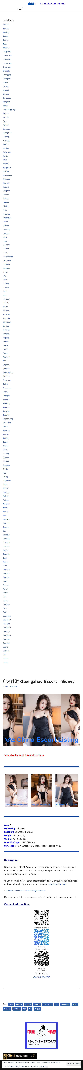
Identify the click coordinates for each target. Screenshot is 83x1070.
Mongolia (6, 318)
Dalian (5, 82)
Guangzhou (7, 133)
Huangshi (6, 179)
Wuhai (5, 508)
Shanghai (6, 396)
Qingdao (6, 365)
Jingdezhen (7, 218)
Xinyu (5, 558)
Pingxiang (6, 357)
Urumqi (5, 488)
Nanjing (6, 326)
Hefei (5, 160)
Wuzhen (6, 519)
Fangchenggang (9, 110)
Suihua (5, 434)
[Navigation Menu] (20, 9)
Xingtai (5, 550)
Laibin (5, 237)
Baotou (5, 36)
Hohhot (5, 164)
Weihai (5, 496)
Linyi (4, 276)
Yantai (5, 581)
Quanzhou (7, 380)
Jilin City (6, 206)
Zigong (5, 658)
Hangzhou (7, 152)
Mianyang (6, 314)
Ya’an (5, 566)
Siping (5, 426)
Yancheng (6, 570)
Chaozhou (7, 67)
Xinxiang (6, 554)
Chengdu (6, 71)
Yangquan (6, 573)
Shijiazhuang (8, 419)
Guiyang (6, 140)
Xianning (6, 539)
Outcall (17, 1009)
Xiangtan (6, 535)
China (11, 1004)
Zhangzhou (7, 620)
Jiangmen (6, 191)
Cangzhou (7, 52)
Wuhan (5, 512)
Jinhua (5, 222)
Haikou (5, 144)
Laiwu (5, 241)
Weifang (6, 492)
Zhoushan (6, 643)
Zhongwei (6, 639)
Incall (75, 1004)
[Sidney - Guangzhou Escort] (16, 790)
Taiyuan (6, 457)
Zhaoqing (6, 624)
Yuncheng (6, 604)
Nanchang (7, 322)
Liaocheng (7, 260)
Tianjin (5, 469)
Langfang (6, 245)
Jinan (5, 210)
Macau (5, 307)
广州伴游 (37, 1009)
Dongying (6, 102)
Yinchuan (6, 585)
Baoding (6, 32)
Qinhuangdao (8, 372)
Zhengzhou (7, 628)
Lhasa (5, 253)
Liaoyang (6, 264)
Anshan (6, 25)
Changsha (7, 59)
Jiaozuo (6, 195)
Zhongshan (7, 635)
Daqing (5, 86)
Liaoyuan (6, 268)
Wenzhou (6, 504)
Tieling (5, 477)
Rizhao (5, 384)
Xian (4, 531)
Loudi (5, 291)
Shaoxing (6, 403)
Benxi (5, 44)
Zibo (4, 655)
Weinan (6, 500)
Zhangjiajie (7, 616)
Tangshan (6, 465)
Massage (7, 1009)
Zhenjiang (6, 631)
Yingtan (5, 593)
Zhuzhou (6, 651)
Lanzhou (6, 249)
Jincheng (6, 214)
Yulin (4, 608)
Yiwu (4, 597)
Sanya (5, 392)
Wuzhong (6, 523)
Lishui (5, 280)
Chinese (19, 1004)
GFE (56, 1004)
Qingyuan (6, 368)
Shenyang (6, 411)
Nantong (6, 334)
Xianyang (6, 542)
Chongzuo (7, 79)
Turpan (5, 484)
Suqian (5, 442)
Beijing (5, 40)
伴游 (24, 1009)
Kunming (6, 229)
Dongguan (7, 98)
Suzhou (6, 446)
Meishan (6, 311)
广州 (30, 1009)
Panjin (5, 349)
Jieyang (6, 202)
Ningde (5, 345)
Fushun (5, 117)
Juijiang (6, 225)
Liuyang (6, 283)
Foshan (5, 113)
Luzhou (5, 303)
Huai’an (6, 171)
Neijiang (6, 338)
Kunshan (6, 233)
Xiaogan (6, 546)
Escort (28, 1004)
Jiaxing (5, 198)
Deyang (6, 90)
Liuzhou (6, 287)
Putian (5, 361)
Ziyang (5, 662)
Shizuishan (7, 423)
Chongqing (7, 75)
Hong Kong (7, 168)
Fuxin (5, 121)
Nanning (6, 330)
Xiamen (6, 527)
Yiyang (5, 600)
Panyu (5, 353)
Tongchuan (7, 481)
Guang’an (6, 129)
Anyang (6, 28)
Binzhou (6, 48)
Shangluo (6, 399)
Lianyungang (8, 256)
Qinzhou (6, 376)
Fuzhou (5, 125)
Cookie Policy (43, 1066)
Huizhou (6, 183)
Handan (6, 148)
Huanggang (7, 175)
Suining (6, 438)
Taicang (6, 454)
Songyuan (6, 430)
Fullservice (47, 1004)
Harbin (5, 156)
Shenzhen (6, 415)
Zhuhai (5, 647)
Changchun (7, 55)
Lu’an (5, 295)
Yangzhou (6, 577)
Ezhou (5, 106)
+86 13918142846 (57, 884)
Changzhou (7, 63)
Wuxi (4, 515)
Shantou (6, 407)
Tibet (4, 473)
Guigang (6, 137)
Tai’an (5, 450)
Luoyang (6, 299)
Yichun (5, 589)
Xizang (5, 562)
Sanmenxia (7, 388)
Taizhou (6, 461)
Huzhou (6, 187)
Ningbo (5, 341)
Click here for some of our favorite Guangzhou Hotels (25, 891)
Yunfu (5, 612)
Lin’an (5, 272)
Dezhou (6, 94)
